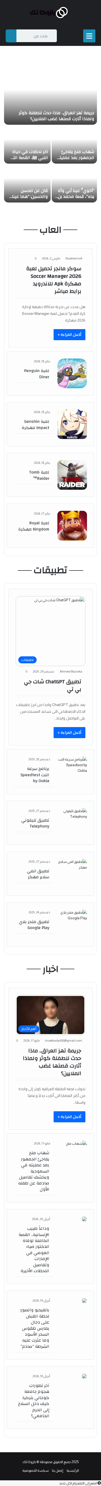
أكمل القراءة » (69, 334)
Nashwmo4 (73, 258)
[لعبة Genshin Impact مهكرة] (72, 424)
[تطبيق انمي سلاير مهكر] (72, 874)
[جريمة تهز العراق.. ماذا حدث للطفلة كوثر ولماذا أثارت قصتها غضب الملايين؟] (50, 98)
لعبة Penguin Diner (36, 374)
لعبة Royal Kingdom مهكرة (33, 526)
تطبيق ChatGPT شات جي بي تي (52, 685)
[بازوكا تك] (50, 12)
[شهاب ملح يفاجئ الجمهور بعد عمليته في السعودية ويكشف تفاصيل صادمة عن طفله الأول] (74, 145)
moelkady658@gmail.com (63, 1040)
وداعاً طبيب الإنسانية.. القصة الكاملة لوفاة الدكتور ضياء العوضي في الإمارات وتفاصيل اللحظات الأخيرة (34, 1249)
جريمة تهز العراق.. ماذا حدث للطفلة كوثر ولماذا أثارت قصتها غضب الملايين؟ (56, 116)
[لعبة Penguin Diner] (72, 373)
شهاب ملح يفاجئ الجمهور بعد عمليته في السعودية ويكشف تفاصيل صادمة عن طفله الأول (33, 1171)
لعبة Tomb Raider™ (39, 475)
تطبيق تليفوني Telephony (35, 823)
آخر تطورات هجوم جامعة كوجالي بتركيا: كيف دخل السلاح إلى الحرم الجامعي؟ (33, 1401)
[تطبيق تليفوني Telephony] (72, 823)
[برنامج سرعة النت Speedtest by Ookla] (72, 771)
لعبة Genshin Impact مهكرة (35, 424)
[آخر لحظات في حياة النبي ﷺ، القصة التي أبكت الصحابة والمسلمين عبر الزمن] (27, 145)
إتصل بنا (57, 1470)
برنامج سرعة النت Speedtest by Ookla (34, 775)
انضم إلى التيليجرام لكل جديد (78, 1483)
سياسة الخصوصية (35, 1470)
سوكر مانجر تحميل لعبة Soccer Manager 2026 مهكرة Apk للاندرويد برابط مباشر (53, 280)
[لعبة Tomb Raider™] (72, 475)
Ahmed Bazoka (71, 671)
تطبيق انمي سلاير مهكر (38, 874)
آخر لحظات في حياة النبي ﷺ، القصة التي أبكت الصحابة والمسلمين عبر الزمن (28, 161)
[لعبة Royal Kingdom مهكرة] (72, 526)
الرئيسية (73, 1470)
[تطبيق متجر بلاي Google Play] (72, 924)
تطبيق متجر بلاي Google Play (34, 925)
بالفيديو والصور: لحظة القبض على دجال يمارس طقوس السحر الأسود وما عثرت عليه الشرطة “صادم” (34, 1328)
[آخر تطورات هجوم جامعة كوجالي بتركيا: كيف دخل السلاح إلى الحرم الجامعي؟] (84, 1376)
